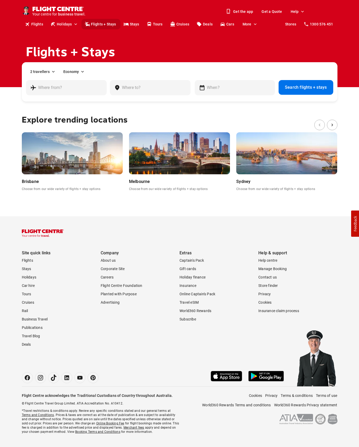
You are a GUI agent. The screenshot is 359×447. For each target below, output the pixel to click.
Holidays (64, 24)
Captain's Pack (192, 260)
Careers (107, 277)
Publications (32, 327)
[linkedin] (66, 377)
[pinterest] (93, 377)
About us (108, 260)
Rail (25, 311)
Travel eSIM (189, 302)
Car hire (28, 285)
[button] (355, 224)
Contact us (267, 277)
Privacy (264, 294)
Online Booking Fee (110, 423)
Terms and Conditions (38, 415)
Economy (71, 72)
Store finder (268, 285)
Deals (208, 24)
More (247, 24)
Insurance (188, 285)
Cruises (182, 24)
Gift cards (188, 269)
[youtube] (79, 377)
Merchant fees (134, 427)
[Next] (332, 125)
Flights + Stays (103, 24)
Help (295, 11)
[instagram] (40, 377)
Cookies (264, 302)
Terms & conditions (297, 395)
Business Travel (35, 319)
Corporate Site (113, 269)
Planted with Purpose (119, 294)
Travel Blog (31, 336)
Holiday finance (193, 277)
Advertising (110, 302)
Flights (37, 24)
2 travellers (40, 72)
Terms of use (326, 395)
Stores (290, 24)
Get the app (243, 11)
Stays (134, 24)
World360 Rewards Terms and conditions (236, 405)
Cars (230, 24)
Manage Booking (272, 269)
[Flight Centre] (43, 233)
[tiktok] (53, 377)
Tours (158, 24)
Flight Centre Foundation (121, 285)
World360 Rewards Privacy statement (305, 405)
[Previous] (319, 125)
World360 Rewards (195, 311)
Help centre (267, 260)
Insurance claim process (278, 311)
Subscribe (188, 319)
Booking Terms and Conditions (97, 432)
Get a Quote (271, 11)
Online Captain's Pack (197, 294)
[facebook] (27, 377)
